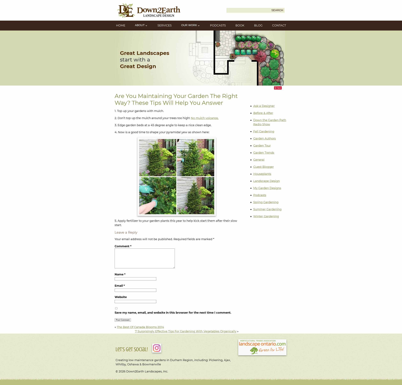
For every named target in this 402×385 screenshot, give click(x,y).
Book (239, 25)
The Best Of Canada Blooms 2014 (140, 327)
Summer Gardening (267, 209)
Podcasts (218, 25)
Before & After (263, 113)
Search (277, 10)
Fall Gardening (263, 131)
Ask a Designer (264, 106)
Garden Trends (263, 152)
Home (120, 25)
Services (165, 25)
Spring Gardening (265, 202)
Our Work (189, 25)
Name (120, 274)
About (140, 25)
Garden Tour (262, 145)
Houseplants (262, 174)
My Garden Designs (267, 188)
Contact (279, 25)
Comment (123, 246)
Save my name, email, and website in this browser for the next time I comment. (173, 312)
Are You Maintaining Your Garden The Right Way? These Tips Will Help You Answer (176, 99)
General (258, 160)
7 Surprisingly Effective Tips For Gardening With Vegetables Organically (185, 331)
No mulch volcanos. (205, 118)
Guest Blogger (263, 167)
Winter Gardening (266, 216)
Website (121, 297)
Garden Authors (264, 138)
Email (120, 285)
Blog (258, 25)
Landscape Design (266, 181)
